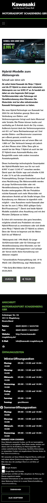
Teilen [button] (28, 279)
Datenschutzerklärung (12, 453)
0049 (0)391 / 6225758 (27, 326)
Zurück (9, 279)
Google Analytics (11, 468)
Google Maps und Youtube (15, 471)
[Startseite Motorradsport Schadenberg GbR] (23, 6)
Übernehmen (15, 489)
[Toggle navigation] (3, 23)
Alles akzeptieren (16, 498)
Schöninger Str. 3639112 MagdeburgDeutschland (10, 318)
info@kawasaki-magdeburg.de (29, 341)
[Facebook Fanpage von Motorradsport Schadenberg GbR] (3, 347)
